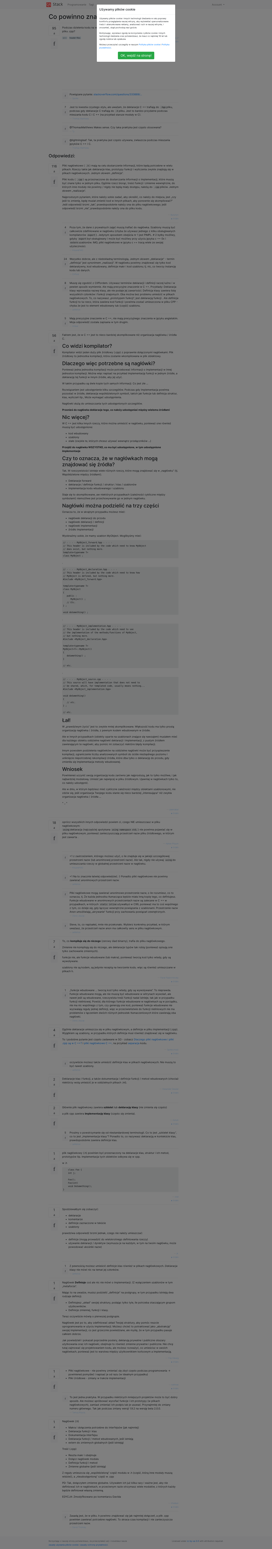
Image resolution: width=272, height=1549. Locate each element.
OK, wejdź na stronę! (136, 55)
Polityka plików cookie (149, 44)
